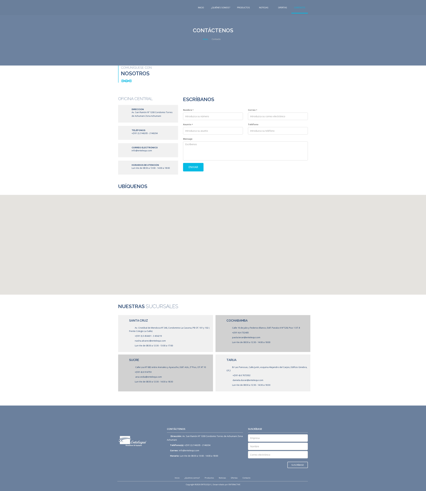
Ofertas (282, 7)
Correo (252, 109)
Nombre (188, 109)
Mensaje (187, 138)
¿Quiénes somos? (220, 7)
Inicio (201, 7)
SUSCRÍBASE (297, 464)
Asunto (188, 124)
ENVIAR (193, 167)
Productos (243, 7)
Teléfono (253, 124)
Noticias (264, 7)
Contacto (299, 7)
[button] (176, 203)
